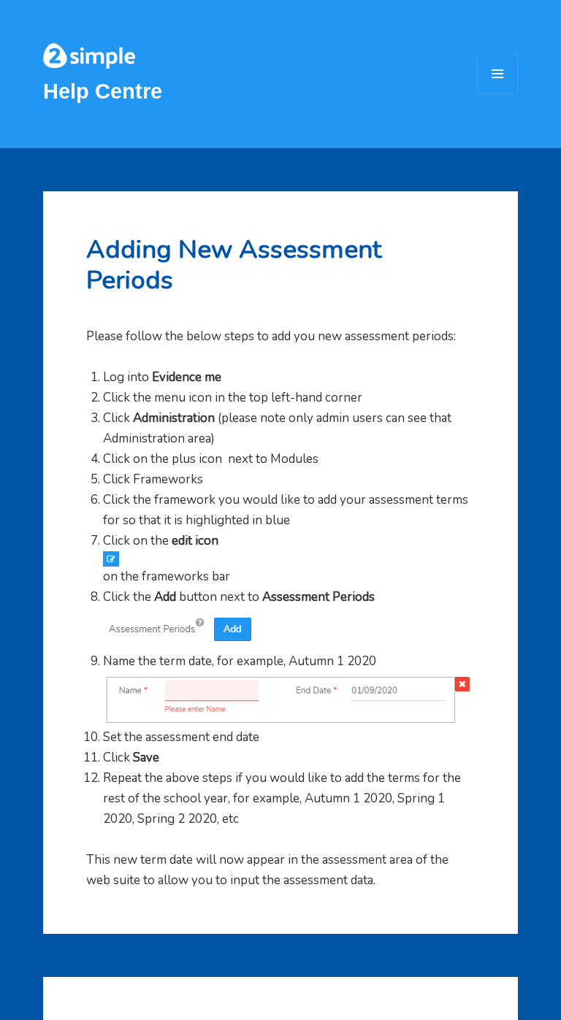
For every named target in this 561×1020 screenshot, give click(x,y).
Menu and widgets (498, 93)
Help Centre (102, 91)
